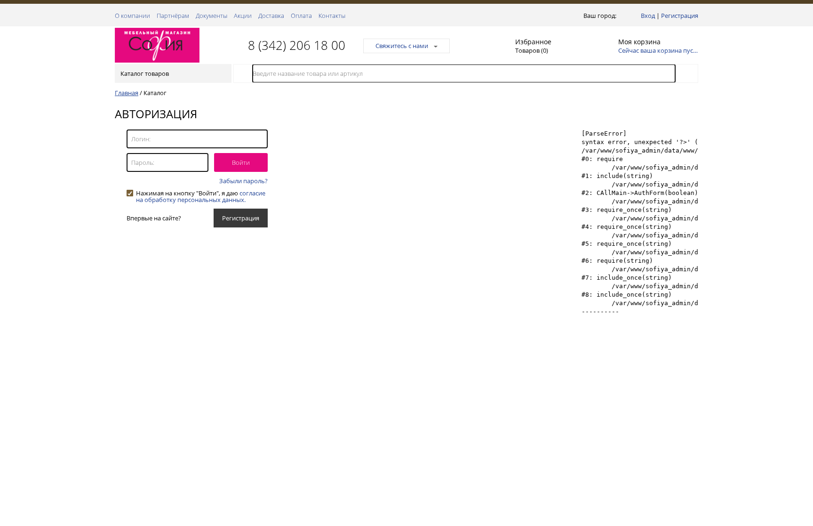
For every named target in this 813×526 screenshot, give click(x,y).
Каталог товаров (144, 73)
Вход (648, 15)
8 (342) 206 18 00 (296, 45)
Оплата (301, 15)
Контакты (332, 15)
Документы (211, 15)
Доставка (271, 15)
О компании (132, 15)
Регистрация (679, 15)
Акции (243, 15)
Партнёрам (173, 15)
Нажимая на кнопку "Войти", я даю (200, 193)
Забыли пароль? (243, 181)
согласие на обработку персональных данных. (200, 196)
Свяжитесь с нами (401, 45)
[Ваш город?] (620, 15)
